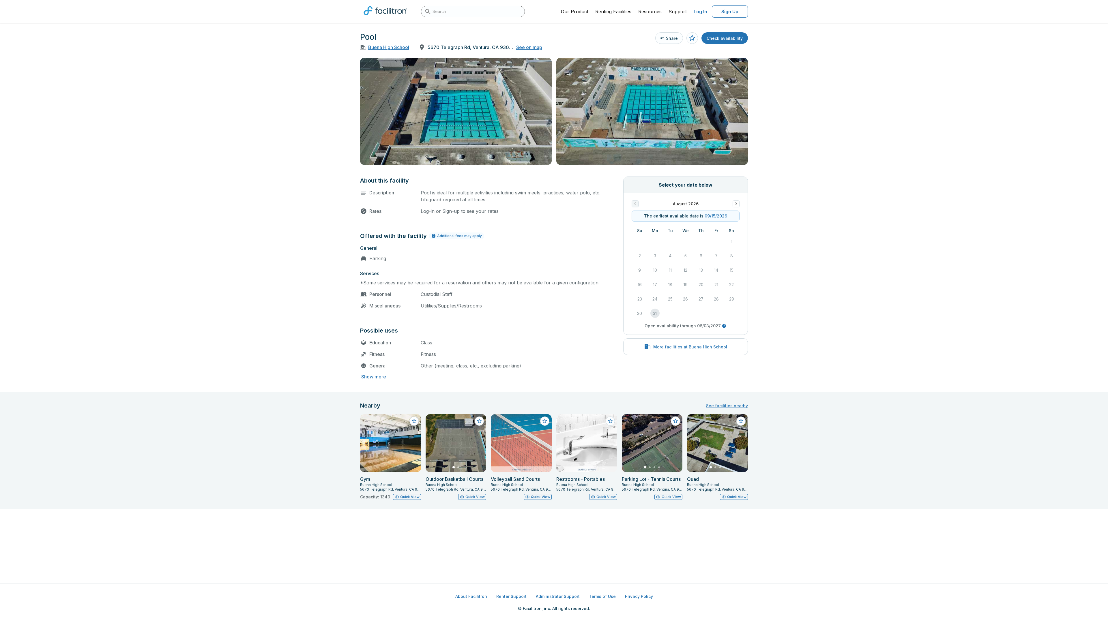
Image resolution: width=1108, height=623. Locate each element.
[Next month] (736, 203)
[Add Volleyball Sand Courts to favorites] (544, 421)
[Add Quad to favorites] (741, 421)
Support (678, 11)
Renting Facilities (613, 11)
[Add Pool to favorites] (692, 38)
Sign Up (729, 11)
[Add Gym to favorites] (414, 421)
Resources (650, 11)
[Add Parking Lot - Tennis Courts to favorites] (675, 421)
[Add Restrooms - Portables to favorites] (610, 421)
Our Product (574, 11)
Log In (700, 11)
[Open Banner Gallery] (456, 111)
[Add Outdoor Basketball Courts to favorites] (479, 421)
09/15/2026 (716, 215)
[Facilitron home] (385, 17)
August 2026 (686, 203)
